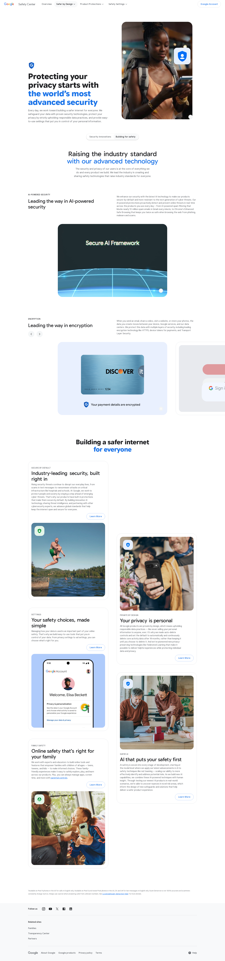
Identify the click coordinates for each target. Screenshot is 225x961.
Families (32, 928)
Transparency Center (38, 933)
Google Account (209, 4)
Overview (47, 4)
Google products (67, 953)
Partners (32, 938)
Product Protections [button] (90, 4)
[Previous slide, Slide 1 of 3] (31, 334)
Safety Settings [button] (117, 4)
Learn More (96, 516)
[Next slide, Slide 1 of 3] (39, 334)
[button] (190, 117)
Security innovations (100, 136)
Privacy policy (85, 953)
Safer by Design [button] (64, 4)
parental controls (59, 778)
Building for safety (126, 136)
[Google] (33, 952)
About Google (48, 953)
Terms (99, 953)
